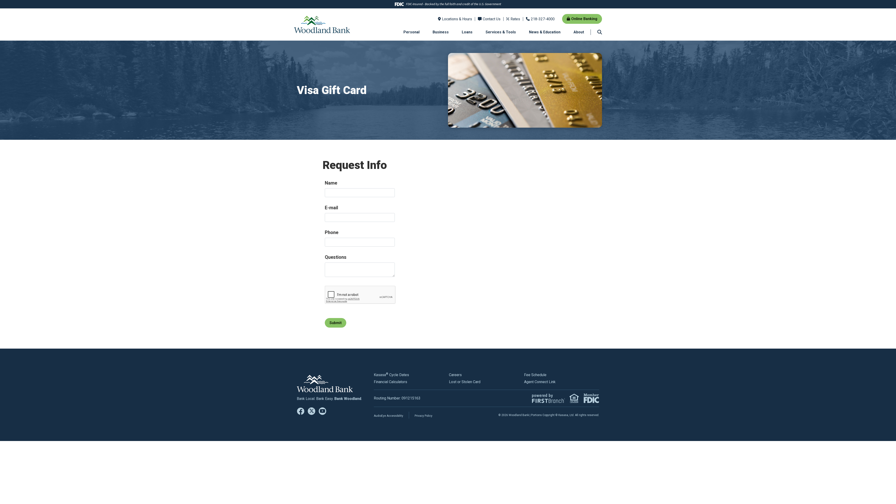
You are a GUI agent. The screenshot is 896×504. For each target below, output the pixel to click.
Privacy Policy (423, 415)
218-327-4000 (543, 19)
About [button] (579, 32)
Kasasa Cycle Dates (391, 375)
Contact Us (491, 19)
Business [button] (441, 32)
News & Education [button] (544, 32)
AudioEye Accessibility (388, 415)
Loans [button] (467, 32)
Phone (331, 232)
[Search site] (599, 32)
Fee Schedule (535, 375)
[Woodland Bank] (322, 24)
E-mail (331, 207)
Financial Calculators (390, 382)
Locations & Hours (457, 19)
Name (331, 183)
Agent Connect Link (540, 382)
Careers (455, 375)
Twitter (311, 411)
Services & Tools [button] (501, 32)
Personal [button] (411, 32)
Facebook (300, 411)
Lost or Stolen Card (464, 382)
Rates (515, 19)
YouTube (322, 411)
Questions (335, 257)
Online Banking (584, 19)
